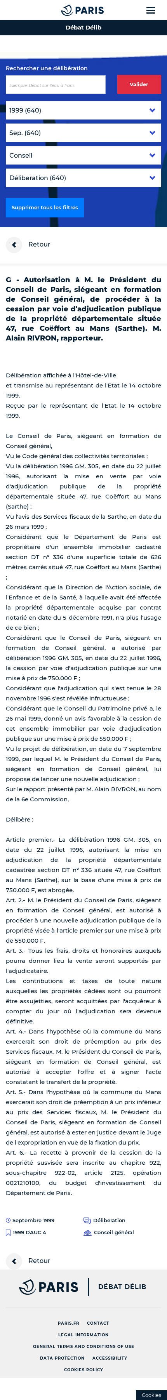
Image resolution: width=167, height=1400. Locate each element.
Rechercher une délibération (47, 68)
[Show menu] (155, 10)
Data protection (62, 1358)
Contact (98, 1323)
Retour (38, 244)
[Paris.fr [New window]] (39, 1287)
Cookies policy (83, 1369)
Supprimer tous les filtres (45, 207)
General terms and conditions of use (83, 1346)
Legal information (83, 1334)
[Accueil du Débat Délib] (67, 10)
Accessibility (109, 1358)
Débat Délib (122, 1287)
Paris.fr (68, 1323)
